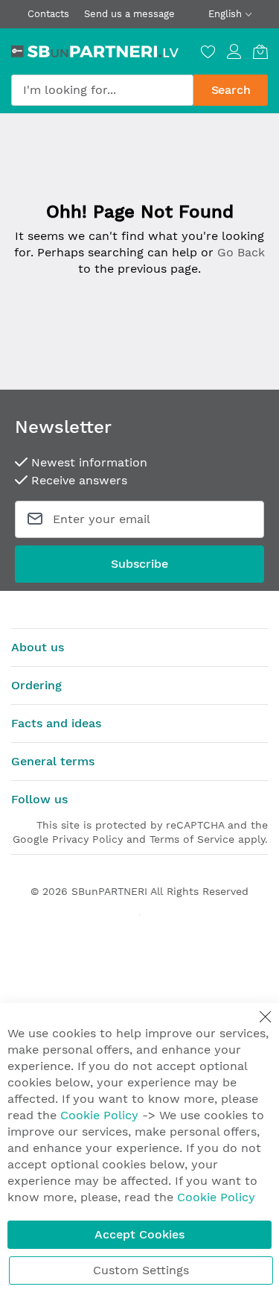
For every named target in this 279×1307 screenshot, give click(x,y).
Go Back (241, 252)
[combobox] (102, 90)
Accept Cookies (139, 1234)
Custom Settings (141, 1270)
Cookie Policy (99, 1115)
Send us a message (129, 13)
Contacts (48, 13)
